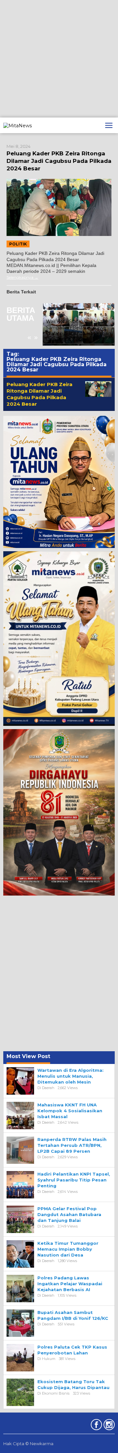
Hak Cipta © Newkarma (28, 1443)
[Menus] (109, 125)
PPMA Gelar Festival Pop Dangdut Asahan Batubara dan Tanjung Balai (69, 1214)
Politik (18, 244)
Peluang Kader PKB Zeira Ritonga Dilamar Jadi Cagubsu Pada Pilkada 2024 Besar (59, 161)
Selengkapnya (20, 277)
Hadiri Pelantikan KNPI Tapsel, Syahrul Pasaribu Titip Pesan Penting (73, 1179)
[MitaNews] (17, 125)
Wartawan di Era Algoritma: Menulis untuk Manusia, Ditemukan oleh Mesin (70, 1076)
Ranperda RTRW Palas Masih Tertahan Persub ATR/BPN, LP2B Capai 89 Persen (72, 1145)
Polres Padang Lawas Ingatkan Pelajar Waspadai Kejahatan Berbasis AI (69, 1283)
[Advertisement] (59, 58)
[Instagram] (108, 1426)
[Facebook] (95, 1426)
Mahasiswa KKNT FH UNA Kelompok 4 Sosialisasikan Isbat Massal (69, 1110)
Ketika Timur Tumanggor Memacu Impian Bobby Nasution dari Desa (67, 1249)
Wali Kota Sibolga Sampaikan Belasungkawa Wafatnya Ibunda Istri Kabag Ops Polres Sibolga (78, 330)
